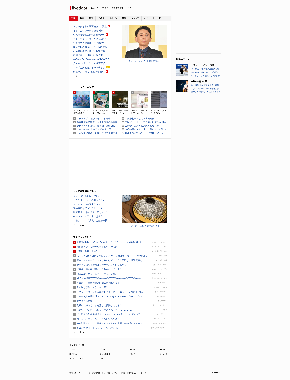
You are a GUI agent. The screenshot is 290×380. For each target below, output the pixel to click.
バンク (132, 354)
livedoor (78, 8)
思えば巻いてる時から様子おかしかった (95, 247)
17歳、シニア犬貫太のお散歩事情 (90, 220)
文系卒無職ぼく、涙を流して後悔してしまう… (98, 305)
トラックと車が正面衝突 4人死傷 (90, 26)
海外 (91, 18)
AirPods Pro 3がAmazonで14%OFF (91, 59)
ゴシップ (135, 18)
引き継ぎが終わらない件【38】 (90, 287)
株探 (101, 358)
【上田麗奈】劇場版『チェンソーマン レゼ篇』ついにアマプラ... (107, 314)
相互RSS (73, 354)
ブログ (105, 8)
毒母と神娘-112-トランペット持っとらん (95, 328)
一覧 (75, 76)
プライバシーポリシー (111, 373)
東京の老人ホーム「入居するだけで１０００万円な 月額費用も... (108, 260)
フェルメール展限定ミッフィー (89, 204)
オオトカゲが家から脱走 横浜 (88, 30)
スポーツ (113, 18)
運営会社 (73, 373)
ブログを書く (118, 8)
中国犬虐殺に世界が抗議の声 (88, 55)
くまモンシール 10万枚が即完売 (205, 88)
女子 (146, 18)
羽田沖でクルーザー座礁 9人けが (90, 39)
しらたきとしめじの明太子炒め (89, 200)
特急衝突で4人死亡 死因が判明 (89, 34)
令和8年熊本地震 (199, 81)
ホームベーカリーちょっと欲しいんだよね (96, 319)
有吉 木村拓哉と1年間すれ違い (144, 61)
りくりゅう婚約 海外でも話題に (205, 72)
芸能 (124, 18)
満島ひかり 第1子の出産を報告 (89, 71)
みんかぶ (163, 354)
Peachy (163, 349)
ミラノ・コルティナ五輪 (202, 65)
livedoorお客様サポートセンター (134, 373)
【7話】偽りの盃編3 (85, 251)
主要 (73, 18)
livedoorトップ (85, 373)
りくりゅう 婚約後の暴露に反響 (205, 69)
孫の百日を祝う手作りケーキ (88, 208)
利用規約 (96, 373)
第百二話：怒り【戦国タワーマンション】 (96, 274)
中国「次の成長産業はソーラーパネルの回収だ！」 (101, 265)
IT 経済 (101, 18)
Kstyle (132, 349)
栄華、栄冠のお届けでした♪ (87, 196)
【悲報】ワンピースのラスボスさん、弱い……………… (103, 310)
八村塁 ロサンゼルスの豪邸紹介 (89, 63)
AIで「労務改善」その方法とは (89, 67)
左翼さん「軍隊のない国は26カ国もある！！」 (100, 283)
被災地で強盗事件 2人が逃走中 (89, 43)
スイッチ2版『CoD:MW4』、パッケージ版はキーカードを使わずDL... (110, 256)
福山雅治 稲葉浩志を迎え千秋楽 (205, 85)
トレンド (157, 18)
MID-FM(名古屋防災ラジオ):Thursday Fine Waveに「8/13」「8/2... (108, 296)
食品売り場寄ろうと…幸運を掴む (206, 92)
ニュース (95, 8)
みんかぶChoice (76, 358)
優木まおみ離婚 (82, 301)
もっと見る (78, 225)
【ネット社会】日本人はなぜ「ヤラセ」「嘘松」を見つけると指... (108, 292)
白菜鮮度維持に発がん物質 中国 (89, 51)
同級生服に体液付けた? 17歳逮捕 (90, 47)
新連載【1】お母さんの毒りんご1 (90, 212)
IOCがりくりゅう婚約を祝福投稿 (205, 76)
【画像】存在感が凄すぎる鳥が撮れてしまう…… (99, 269)
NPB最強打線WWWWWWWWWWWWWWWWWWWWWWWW (107, 278)
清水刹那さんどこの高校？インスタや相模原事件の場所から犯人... (108, 323)
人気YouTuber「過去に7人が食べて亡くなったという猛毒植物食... (108, 242)
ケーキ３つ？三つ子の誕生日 (88, 216)
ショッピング (105, 354)
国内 (82, 18)
